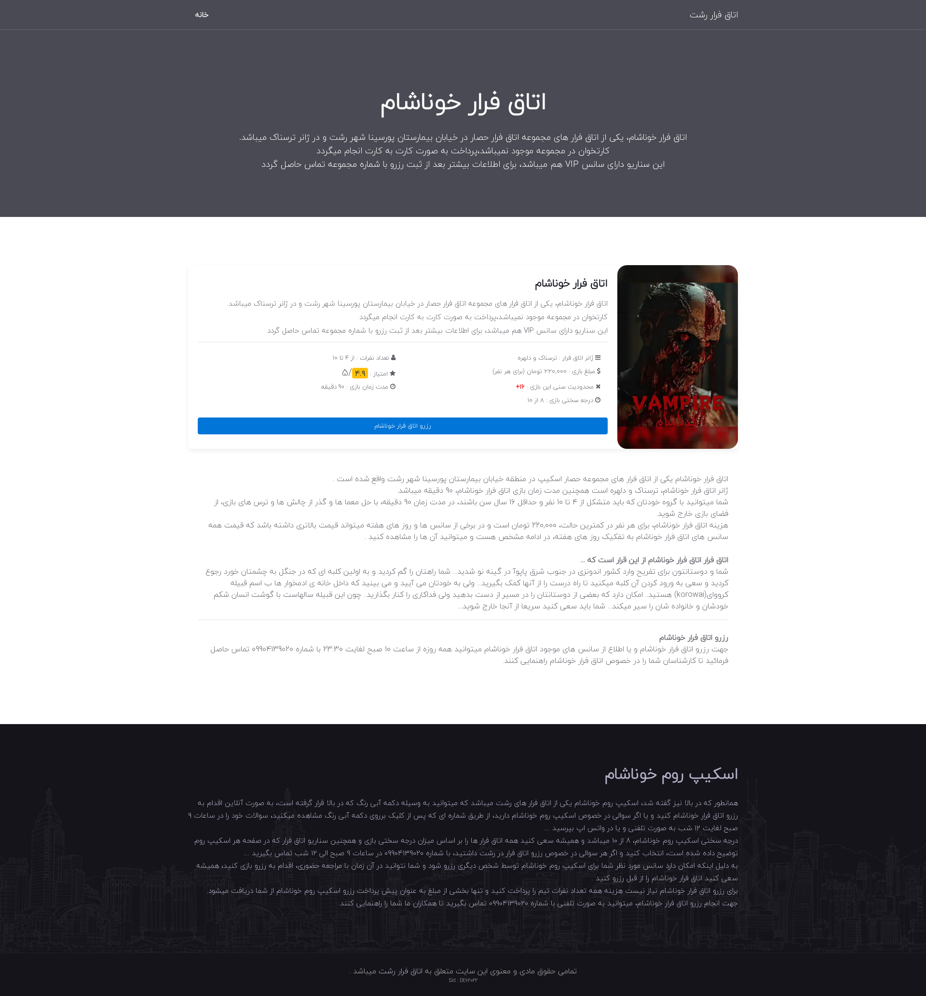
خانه (202, 14)
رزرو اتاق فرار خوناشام (402, 425)
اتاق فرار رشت (714, 14)
